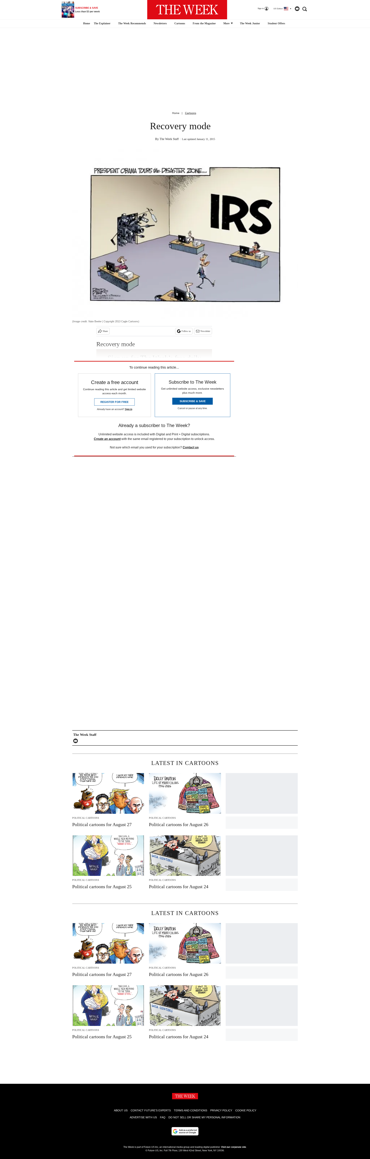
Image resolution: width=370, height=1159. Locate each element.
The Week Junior (250, 23)
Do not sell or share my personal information (204, 1117)
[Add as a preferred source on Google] (185, 1131)
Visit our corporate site (233, 1147)
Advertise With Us (143, 1117)
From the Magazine (204, 23)
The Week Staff (169, 139)
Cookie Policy (245, 1110)
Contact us (191, 447)
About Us (121, 1110)
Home (175, 113)
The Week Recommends (132, 23)
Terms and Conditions (190, 1110)
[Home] (86, 23)
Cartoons (179, 23)
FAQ (162, 1117)
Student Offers (276, 23)
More (226, 23)
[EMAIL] (76, 740)
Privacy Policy (221, 1110)
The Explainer (102, 23)
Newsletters (160, 23)
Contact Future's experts (151, 1110)
